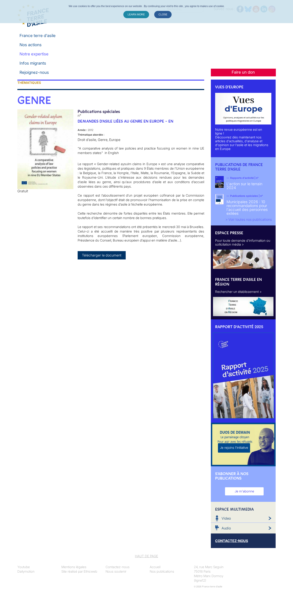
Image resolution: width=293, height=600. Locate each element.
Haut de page (146, 556)
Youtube (23, 567)
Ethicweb (90, 571)
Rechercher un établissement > (238, 292)
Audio (226, 528)
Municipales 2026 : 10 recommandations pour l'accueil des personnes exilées (247, 208)
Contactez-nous (118, 567)
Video (226, 518)
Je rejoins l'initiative (234, 448)
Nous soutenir (116, 571)
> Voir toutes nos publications (248, 219)
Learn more (136, 14)
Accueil (155, 567)
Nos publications (162, 571)
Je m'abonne (244, 491)
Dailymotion (26, 571)
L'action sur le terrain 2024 (244, 186)
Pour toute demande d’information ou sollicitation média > (242, 242)
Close (163, 14)
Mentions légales (73, 567)
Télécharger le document (101, 255)
